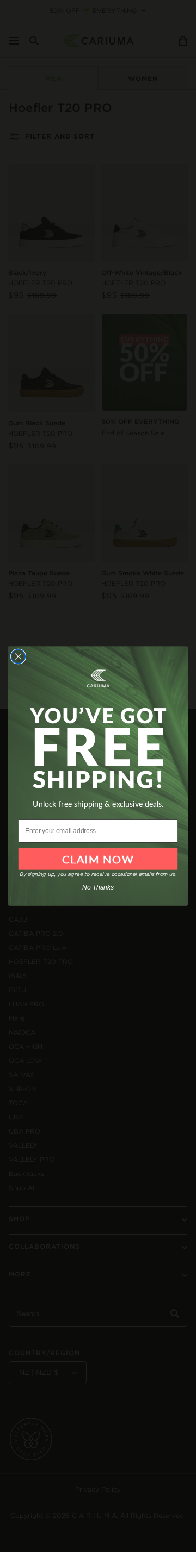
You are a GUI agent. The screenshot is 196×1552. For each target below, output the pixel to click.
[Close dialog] (18, 656)
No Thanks (97, 887)
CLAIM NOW (98, 859)
